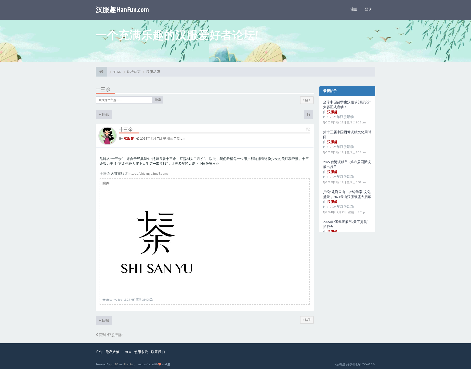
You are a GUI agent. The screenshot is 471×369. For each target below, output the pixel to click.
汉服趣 (129, 138)
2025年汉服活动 (342, 117)
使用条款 (141, 352)
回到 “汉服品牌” (110, 335)
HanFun (129, 364)
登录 (368, 9)
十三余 (103, 89)
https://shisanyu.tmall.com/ (148, 173)
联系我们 (158, 352)
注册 (354, 9)
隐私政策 (112, 352)
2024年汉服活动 (342, 206)
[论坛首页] (101, 72)
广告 (99, 352)
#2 (308, 129)
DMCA (127, 352)
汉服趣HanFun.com (122, 9)
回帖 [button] (105, 114)
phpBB (114, 364)
